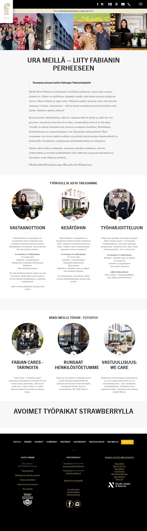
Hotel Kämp (119, 463)
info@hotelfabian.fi (73, 473)
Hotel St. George (119, 466)
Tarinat (28, 441)
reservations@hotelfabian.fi (73, 466)
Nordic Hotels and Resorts (119, 457)
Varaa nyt (127, 442)
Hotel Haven (119, 468)
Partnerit (65, 441)
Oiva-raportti (28, 488)
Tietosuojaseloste (73, 494)
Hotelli (17, 441)
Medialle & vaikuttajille (73, 480)
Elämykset (51, 441)
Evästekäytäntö (73, 489)
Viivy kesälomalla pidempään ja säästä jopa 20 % (74, 10)
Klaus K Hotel (119, 476)
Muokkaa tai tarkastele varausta (27, 475)
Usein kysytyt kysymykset (27, 484)
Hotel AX (119, 479)
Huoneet (39, 441)
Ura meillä (112, 441)
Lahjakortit (79, 441)
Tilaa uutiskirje (27, 470)
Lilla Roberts (119, 471)
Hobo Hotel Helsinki (119, 474)
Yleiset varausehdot (27, 479)
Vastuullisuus (96, 441)
